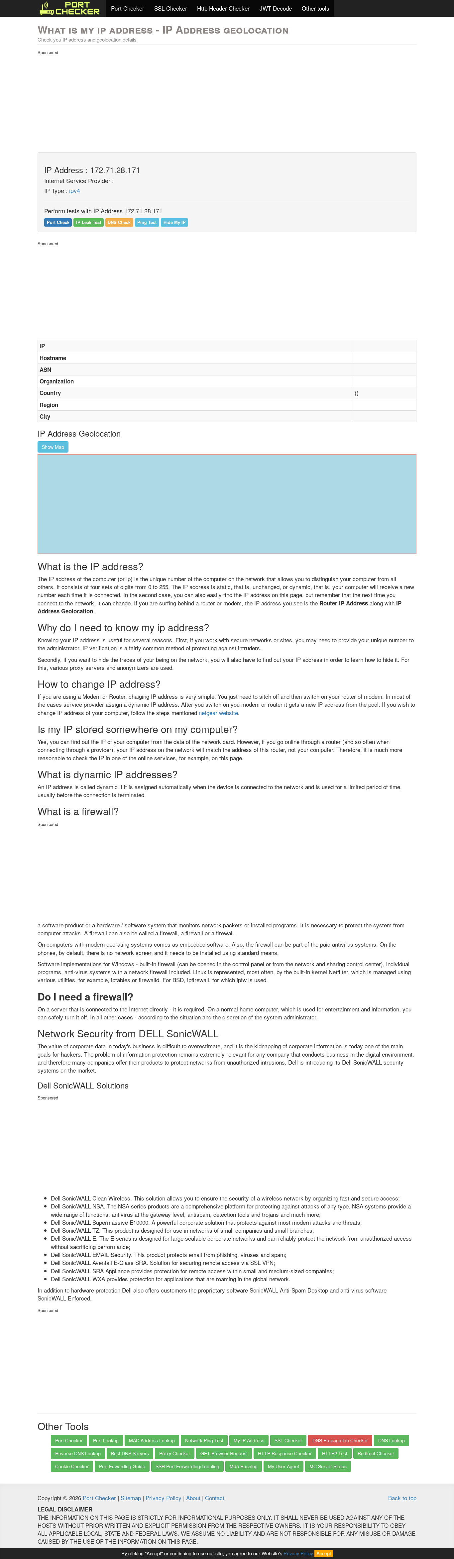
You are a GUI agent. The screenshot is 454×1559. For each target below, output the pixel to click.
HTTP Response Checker (285, 1453)
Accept (323, 1553)
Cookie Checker (72, 1466)
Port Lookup (106, 1440)
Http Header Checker (223, 8)
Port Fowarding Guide (122, 1466)
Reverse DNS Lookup (78, 1453)
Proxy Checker (174, 1453)
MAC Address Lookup (152, 1440)
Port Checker (127, 8)
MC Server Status (328, 1466)
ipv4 (74, 190)
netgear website (218, 712)
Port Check (58, 222)
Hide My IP (175, 222)
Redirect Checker (376, 1453)
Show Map (53, 447)
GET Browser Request (224, 1453)
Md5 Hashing (244, 1466)
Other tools (315, 8)
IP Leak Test (88, 222)
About (193, 1498)
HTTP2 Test (334, 1453)
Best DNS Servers (130, 1453)
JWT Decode (276, 8)
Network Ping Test (204, 1440)
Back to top (402, 1498)
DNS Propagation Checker (340, 1440)
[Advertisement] (227, 102)
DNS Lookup (391, 1440)
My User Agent (283, 1466)
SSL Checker (170, 8)
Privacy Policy (163, 1498)
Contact (214, 1498)
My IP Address (249, 1440)
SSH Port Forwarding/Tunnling (187, 1466)
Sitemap (131, 1498)
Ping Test (147, 222)
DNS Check (119, 222)
